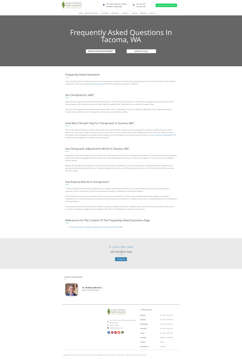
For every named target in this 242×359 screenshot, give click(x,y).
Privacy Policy (120, 355)
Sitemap (112, 355)
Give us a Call (140, 4)
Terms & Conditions (140, 355)
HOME (81, 13)
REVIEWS (135, 13)
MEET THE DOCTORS (91, 13)
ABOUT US (152, 13)
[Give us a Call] (134, 5)
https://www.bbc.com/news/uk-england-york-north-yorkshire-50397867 (96, 227)
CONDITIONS (115, 13)
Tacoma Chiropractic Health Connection (85, 355)
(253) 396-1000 (141, 6)
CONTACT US (143, 13)
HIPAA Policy (129, 355)
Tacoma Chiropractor (99, 84)
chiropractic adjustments (163, 135)
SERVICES (125, 13)
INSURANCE (105, 13)
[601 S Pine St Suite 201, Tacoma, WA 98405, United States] (104, 5)
